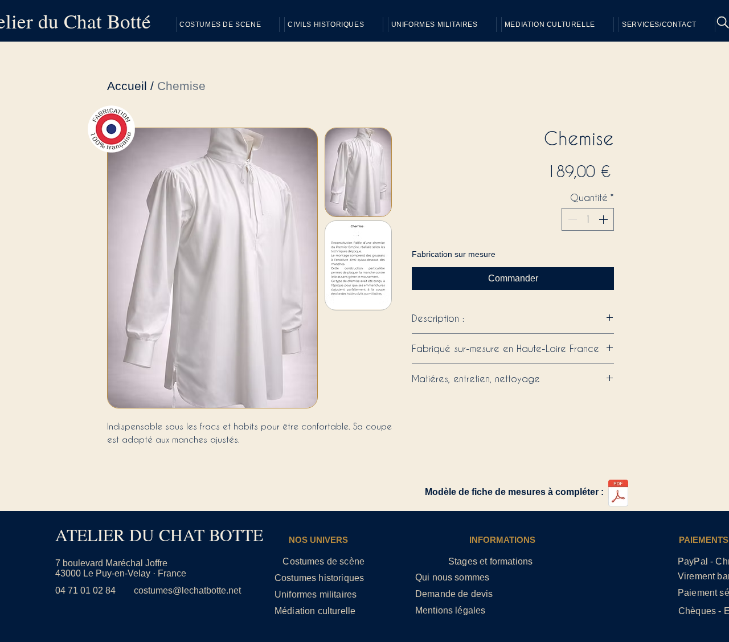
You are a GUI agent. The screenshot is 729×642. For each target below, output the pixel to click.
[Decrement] (571, 219)
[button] (667, 24)
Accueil (127, 85)
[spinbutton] (587, 219)
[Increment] (604, 219)
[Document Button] (618, 494)
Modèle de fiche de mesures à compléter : (514, 492)
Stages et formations (490, 561)
